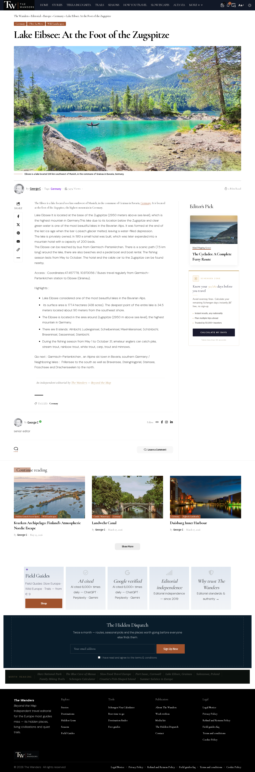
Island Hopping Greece (201, 248)
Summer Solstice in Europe (156, 679)
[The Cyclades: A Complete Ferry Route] (213, 229)
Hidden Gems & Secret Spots (27, 516)
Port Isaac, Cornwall (148, 674)
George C (35, 188)
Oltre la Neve (36, 23)
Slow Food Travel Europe (115, 674)
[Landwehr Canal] (127, 497)
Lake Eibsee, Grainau (178, 674)
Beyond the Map (101, 382)
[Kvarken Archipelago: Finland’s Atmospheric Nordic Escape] (49, 497)
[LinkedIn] (171, 422)
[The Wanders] (19, 5)
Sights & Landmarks (191, 516)
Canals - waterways (101, 516)
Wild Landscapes (55, 23)
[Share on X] (18, 224)
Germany (20, 23)
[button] (234, 5)
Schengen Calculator (82, 679)
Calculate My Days (214, 332)
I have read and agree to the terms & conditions (129, 657)
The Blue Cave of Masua (81, 674)
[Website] (157, 422)
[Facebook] (162, 422)
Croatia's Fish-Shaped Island (118, 679)
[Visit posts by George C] (18, 422)
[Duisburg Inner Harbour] (205, 497)
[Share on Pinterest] (18, 233)
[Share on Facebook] (18, 216)
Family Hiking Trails (52, 679)
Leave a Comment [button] (157, 449)
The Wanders (79, 382)
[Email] (18, 241)
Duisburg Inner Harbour (188, 522)
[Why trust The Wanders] (211, 572)
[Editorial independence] (169, 572)
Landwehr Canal (104, 522)
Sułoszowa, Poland (208, 674)
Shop (44, 603)
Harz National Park (49, 674)
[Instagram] (166, 422)
